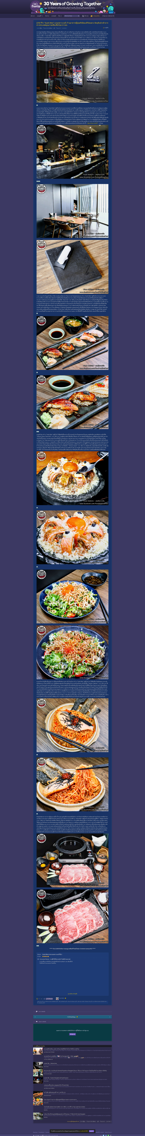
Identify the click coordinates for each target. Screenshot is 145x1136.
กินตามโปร (46, 1102)
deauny (40, 1002)
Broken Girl (87, 1001)
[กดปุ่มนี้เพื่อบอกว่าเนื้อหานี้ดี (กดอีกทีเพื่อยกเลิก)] (39, 999)
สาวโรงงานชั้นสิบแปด (48, 1059)
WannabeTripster (47, 1095)
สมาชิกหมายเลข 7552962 (49, 1052)
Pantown (47, 1132)
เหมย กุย (39, 1001)
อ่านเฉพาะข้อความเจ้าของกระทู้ (51, 1135)
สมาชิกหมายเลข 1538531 (49, 1088)
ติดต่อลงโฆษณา (108, 1132)
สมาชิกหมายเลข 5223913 (98, 1001)
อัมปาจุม (79, 1001)
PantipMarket (41, 1132)
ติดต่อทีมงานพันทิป (100, 1132)
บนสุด (36, 1135)
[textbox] (72, 16)
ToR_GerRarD (62, 1001)
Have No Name (71, 1001)
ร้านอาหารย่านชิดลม (47, 28)
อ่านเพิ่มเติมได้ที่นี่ (84, 1131)
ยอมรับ (91, 1131)
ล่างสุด (40, 1135)
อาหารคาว (64, 28)
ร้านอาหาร (58, 28)
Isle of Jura (46, 1066)
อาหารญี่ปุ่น (39, 28)
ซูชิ (54, 28)
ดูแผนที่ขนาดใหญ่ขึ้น (72, 993)
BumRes (46, 1110)
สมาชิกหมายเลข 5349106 (50, 1001)
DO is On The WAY (48, 1073)
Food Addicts (62, 998)
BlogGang (35, 1132)
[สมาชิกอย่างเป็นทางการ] (65, 998)
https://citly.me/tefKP (92, 123)
